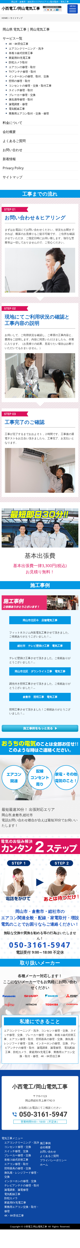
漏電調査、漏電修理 (16, 1190)
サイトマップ (12, 177)
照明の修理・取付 (19, 81)
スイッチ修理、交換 (16, 1151)
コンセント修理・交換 (17, 1147)
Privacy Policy (13, 168)
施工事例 (45, 1143)
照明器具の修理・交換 (17, 1168)
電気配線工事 (17, 108)
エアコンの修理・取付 (22, 67)
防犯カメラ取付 (18, 62)
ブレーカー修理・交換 (22, 95)
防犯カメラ (11, 1198)
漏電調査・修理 (18, 104)
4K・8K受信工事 (18, 44)
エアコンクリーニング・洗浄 (26, 48)
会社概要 (9, 131)
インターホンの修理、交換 (20, 1181)
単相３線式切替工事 (21, 53)
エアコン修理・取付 (16, 1164)
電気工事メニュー (12, 1138)
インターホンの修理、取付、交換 (29, 76)
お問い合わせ (12, 150)
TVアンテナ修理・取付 (22, 71)
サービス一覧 (12, 38)
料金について (12, 122)
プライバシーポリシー (53, 1160)
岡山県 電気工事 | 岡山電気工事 (26, 29)
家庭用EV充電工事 (20, 58)
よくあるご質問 (14, 141)
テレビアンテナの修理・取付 (21, 1185)
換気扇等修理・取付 (21, 99)
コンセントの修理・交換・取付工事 (30, 85)
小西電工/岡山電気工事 (35, 1226)
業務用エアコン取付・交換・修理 (29, 113)
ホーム (44, 1164)
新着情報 (9, 159)
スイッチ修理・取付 (21, 90)
